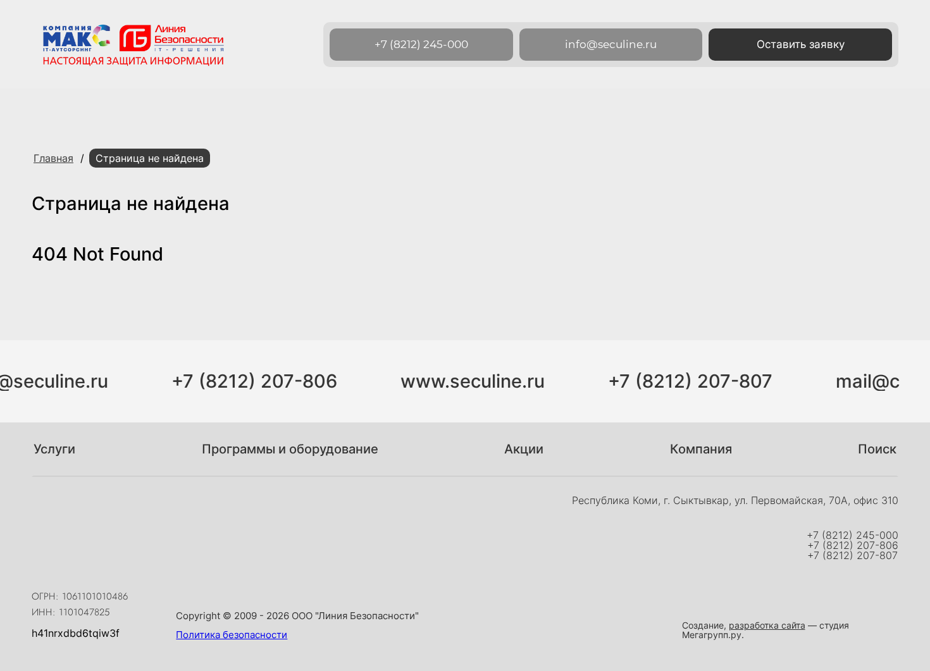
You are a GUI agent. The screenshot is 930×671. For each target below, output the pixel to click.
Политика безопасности (231, 635)
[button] (800, 44)
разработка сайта (767, 625)
